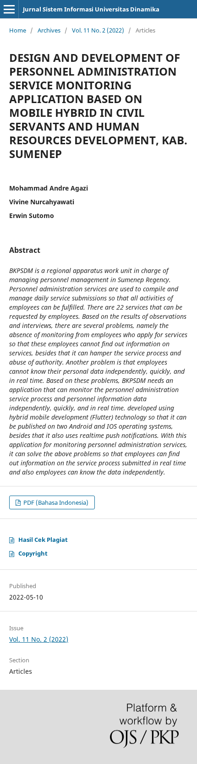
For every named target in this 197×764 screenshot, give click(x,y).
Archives (49, 30)
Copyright (33, 553)
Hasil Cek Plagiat (43, 539)
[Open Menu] (9, 9)
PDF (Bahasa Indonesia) (55, 502)
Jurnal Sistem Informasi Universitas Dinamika (91, 9)
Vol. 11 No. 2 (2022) (98, 30)
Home (17, 30)
